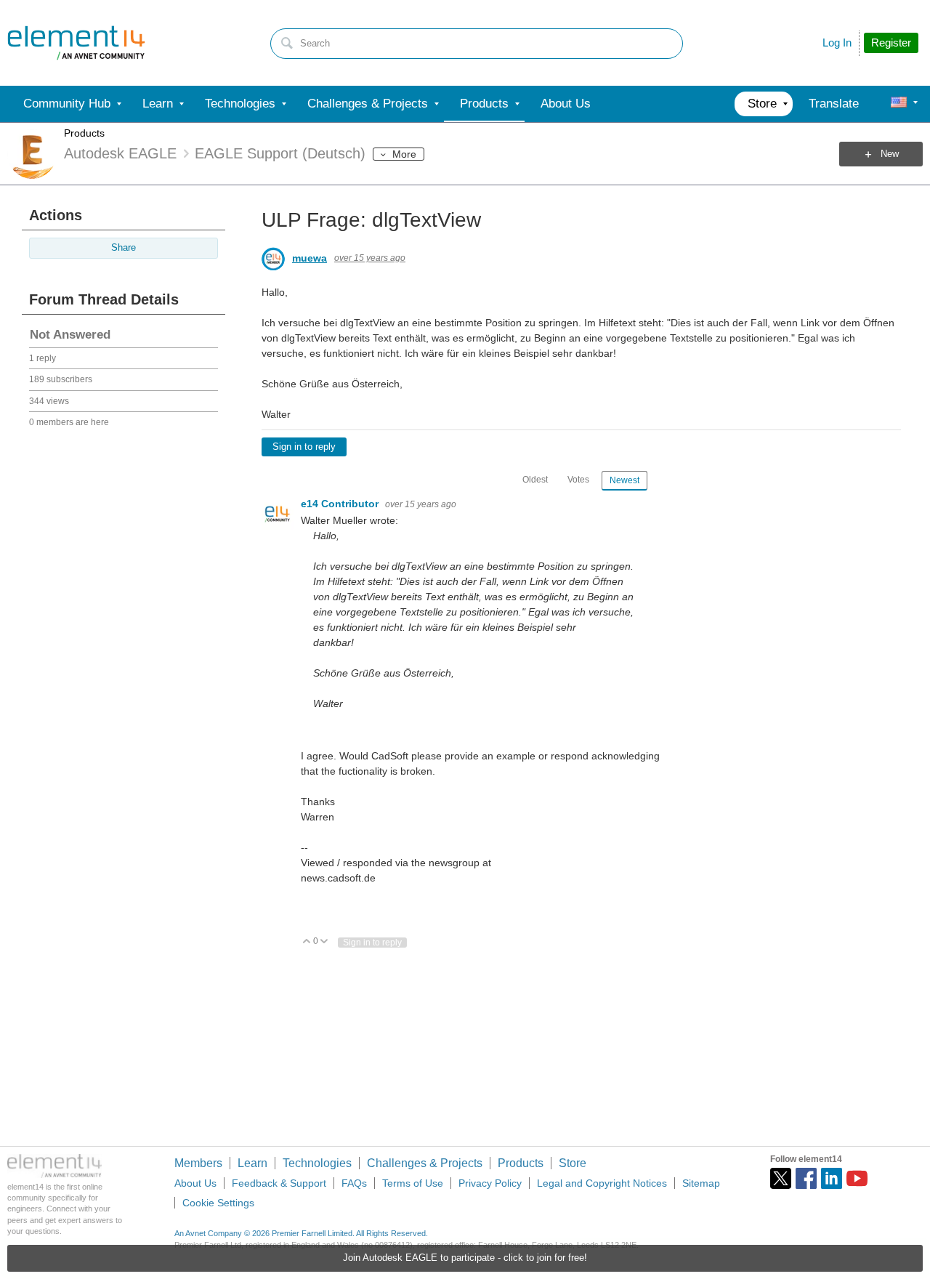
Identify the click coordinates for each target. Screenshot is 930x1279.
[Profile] (899, 104)
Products (84, 133)
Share (123, 248)
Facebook (806, 1178)
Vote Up (307, 942)
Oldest (535, 480)
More (404, 154)
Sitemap (701, 1183)
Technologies (317, 1163)
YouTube (857, 1178)
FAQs (354, 1183)
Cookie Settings (218, 1203)
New (890, 154)
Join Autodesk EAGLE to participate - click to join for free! (465, 1258)
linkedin (831, 1178)
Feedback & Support (279, 1183)
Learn (252, 1163)
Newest (624, 480)
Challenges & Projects (424, 1163)
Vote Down (324, 942)
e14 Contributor (341, 503)
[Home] (76, 43)
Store (572, 1163)
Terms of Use (412, 1183)
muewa (309, 258)
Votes (578, 480)
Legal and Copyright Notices (602, 1183)
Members (198, 1163)
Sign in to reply (304, 447)
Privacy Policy (490, 1183)
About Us (195, 1183)
